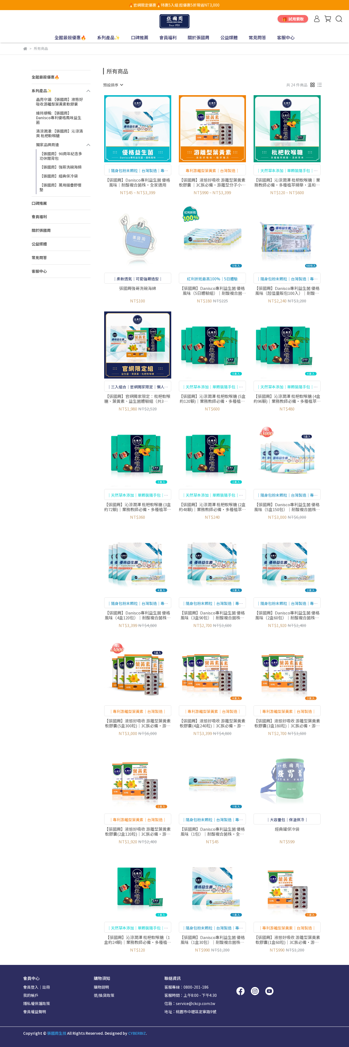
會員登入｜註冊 (36, 987)
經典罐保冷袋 (287, 829)
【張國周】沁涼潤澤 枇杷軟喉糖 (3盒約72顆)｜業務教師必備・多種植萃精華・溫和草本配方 (137, 507)
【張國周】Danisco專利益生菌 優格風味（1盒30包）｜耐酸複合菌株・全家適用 (212, 940)
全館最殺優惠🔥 (70, 37)
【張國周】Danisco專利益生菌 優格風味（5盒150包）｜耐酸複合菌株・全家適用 (287, 507)
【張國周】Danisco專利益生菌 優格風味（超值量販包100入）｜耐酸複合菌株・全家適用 (287, 291)
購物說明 (101, 987)
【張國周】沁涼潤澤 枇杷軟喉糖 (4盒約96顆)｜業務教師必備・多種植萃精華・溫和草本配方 (287, 399)
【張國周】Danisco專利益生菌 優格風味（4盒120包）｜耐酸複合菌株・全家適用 (138, 615)
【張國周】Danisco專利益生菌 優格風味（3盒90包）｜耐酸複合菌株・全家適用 (212, 615)
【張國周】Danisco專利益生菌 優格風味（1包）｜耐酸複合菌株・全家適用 (212, 831)
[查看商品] (130, 128)
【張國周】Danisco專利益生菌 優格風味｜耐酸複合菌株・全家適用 (137, 182)
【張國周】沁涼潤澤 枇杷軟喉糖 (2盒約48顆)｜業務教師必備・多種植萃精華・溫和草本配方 (212, 507)
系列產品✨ (108, 37)
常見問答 (257, 37)
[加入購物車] (145, 128)
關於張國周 (198, 37)
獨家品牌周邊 (47, 144)
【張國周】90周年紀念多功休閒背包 (61, 156)
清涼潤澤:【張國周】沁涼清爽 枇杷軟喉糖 (59, 133)
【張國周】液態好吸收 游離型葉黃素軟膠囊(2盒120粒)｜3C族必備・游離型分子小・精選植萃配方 (137, 831)
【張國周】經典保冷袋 (59, 176)
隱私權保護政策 (36, 1003)
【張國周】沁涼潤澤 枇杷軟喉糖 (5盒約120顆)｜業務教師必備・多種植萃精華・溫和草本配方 (212, 399)
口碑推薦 (139, 37)
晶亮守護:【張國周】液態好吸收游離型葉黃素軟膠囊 (59, 102)
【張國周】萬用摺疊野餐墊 (61, 187)
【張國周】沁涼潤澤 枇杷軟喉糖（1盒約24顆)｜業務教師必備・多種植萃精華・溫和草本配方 (137, 940)
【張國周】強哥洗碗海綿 (61, 167)
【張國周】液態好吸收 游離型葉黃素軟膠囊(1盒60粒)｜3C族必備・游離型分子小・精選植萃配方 (287, 940)
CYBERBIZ (137, 1033)
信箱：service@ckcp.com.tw (189, 1003)
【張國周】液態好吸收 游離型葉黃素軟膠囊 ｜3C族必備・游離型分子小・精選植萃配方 (212, 182)
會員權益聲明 (34, 1011)
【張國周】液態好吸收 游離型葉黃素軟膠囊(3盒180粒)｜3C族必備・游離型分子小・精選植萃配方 (287, 723)
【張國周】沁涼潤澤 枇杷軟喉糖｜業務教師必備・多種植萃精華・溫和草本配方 (287, 182)
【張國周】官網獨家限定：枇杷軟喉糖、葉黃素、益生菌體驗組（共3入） (137, 399)
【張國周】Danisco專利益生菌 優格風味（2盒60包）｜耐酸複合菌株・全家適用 (287, 615)
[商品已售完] (145, 237)
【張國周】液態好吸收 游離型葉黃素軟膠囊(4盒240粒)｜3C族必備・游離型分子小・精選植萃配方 (212, 723)
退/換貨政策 (104, 995)
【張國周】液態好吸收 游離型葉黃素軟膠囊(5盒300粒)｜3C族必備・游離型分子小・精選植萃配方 (137, 723)
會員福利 (168, 37)
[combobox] (113, 85)
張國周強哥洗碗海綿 (137, 288)
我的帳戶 (30, 995)
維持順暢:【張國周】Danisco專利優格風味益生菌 (58, 117)
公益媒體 (229, 37)
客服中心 (285, 37)
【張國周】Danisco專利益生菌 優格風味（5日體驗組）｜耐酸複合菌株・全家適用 (212, 291)
